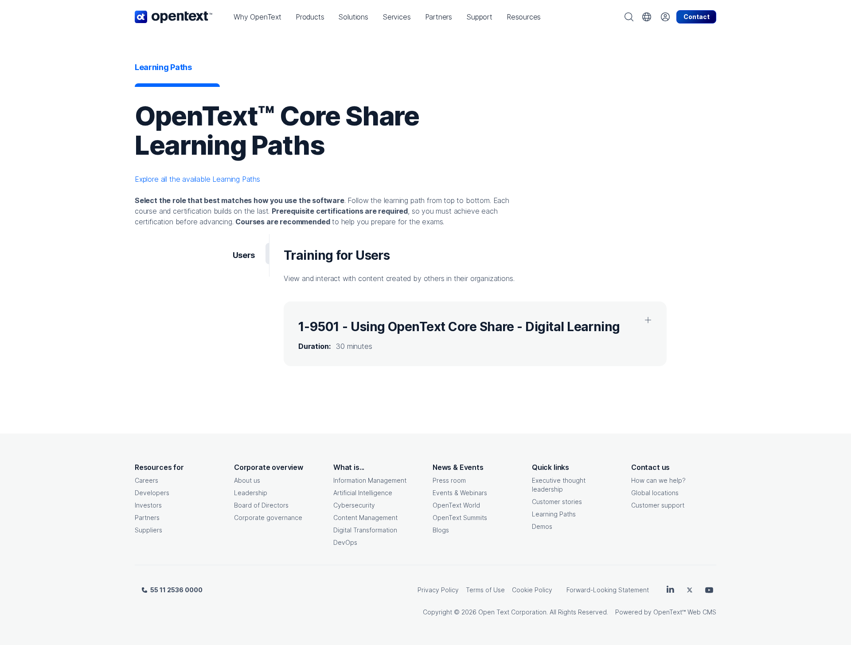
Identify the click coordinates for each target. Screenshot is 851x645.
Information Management (369, 480)
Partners (147, 517)
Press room (449, 480)
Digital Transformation (365, 530)
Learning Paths (554, 514)
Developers (152, 492)
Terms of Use (485, 590)
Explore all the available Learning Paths (197, 179)
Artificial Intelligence (362, 492)
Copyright (437, 612)
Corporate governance (268, 517)
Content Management (365, 517)
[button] (257, 17)
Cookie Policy (532, 590)
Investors (148, 505)
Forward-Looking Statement (607, 590)
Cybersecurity (354, 505)
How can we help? (658, 480)
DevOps (345, 542)
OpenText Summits (460, 517)
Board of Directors (261, 505)
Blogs (441, 530)
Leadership (250, 492)
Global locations (655, 492)
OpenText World (456, 505)
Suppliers (148, 530)
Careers (146, 480)
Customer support (657, 505)
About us (247, 480)
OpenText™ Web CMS (684, 612)
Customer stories (557, 501)
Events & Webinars (460, 492)
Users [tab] (244, 255)
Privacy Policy (438, 590)
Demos (542, 526)
